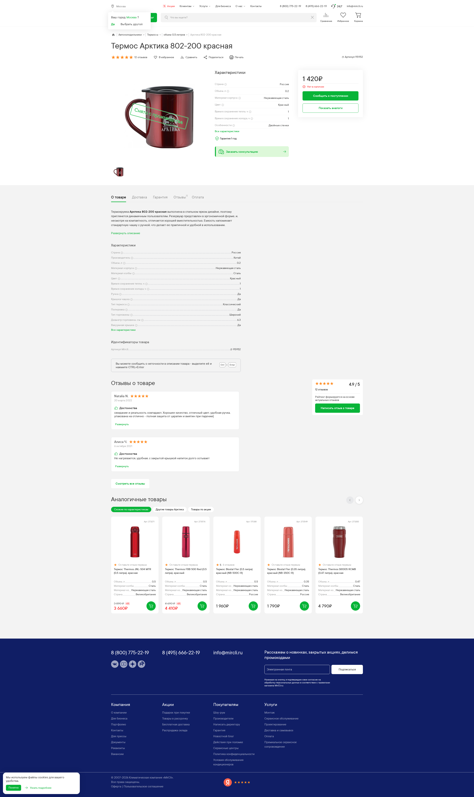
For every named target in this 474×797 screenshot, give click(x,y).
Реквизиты (118, 748)
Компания (120, 704)
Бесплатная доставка (176, 724)
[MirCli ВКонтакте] (114, 664)
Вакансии (117, 754)
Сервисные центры (225, 748)
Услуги (203, 6)
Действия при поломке (228, 742)
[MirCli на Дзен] (132, 664)
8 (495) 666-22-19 (316, 6)
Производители (223, 718)
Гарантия (219, 730)
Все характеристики (227, 131)
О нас (239, 6)
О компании (119, 712)
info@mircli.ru (355, 6)
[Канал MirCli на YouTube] (123, 664)
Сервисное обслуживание (281, 718)
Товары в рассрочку (175, 718)
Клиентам (185, 6)
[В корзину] (151, 606)
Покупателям (225, 704)
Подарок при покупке (176, 712)
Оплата (269, 736)
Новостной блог (223, 736)
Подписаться (347, 669)
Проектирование (275, 724)
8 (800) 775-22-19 (290, 6)
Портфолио (118, 724)
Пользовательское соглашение (143, 786)
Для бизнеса (223, 6)
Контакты (256, 6)
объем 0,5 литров (174, 34)
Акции (169, 6)
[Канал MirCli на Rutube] (141, 664)
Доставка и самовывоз (278, 730)
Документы (118, 742)
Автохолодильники (130, 34)
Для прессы (118, 736)
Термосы (152, 34)
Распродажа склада (174, 730)
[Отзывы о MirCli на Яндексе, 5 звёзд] (237, 782)
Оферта (116, 786)
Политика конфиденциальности (234, 754)
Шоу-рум (219, 712)
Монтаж (269, 712)
